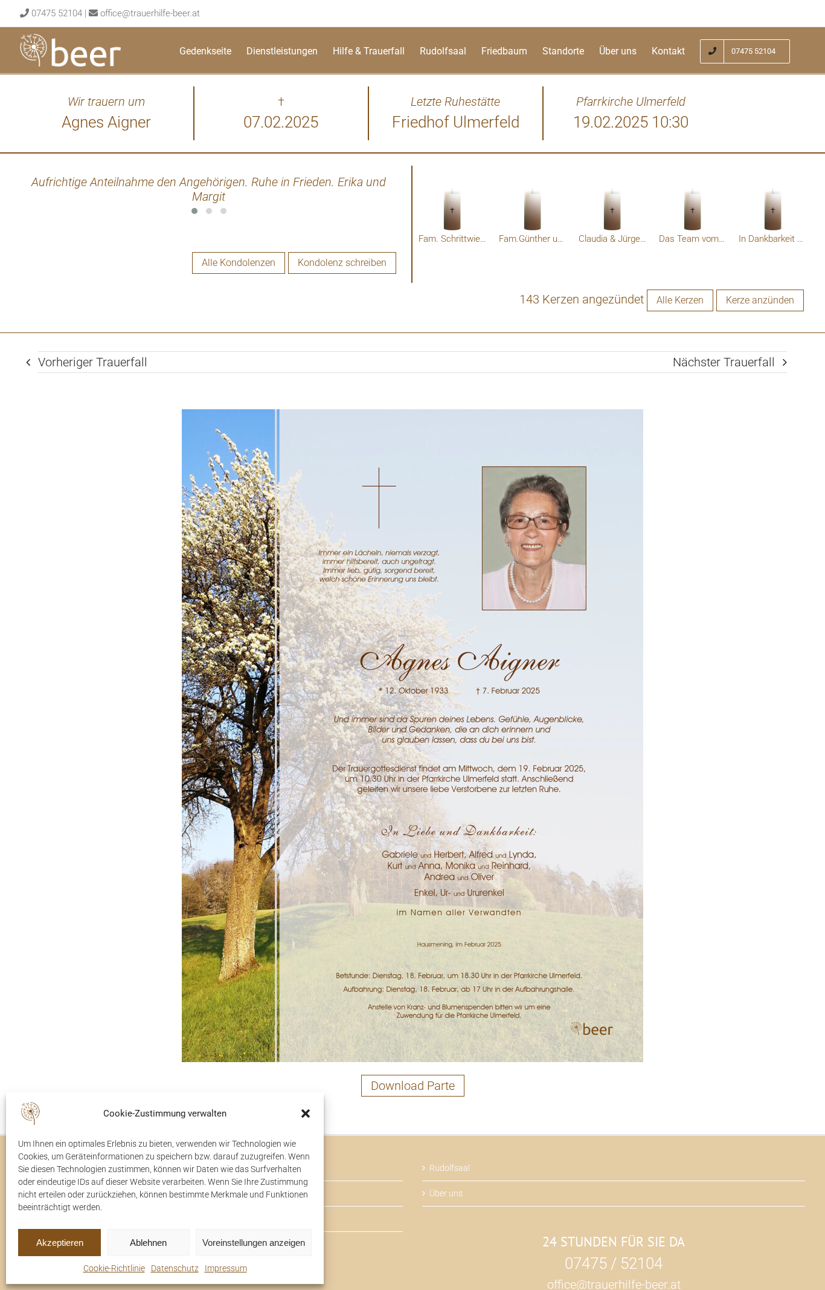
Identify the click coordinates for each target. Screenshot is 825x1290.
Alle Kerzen (680, 300)
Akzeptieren (59, 1242)
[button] (306, 1113)
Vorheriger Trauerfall (92, 362)
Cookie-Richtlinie (114, 1268)
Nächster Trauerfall (724, 362)
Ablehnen (148, 1242)
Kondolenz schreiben (342, 262)
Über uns (446, 1193)
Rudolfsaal (449, 1168)
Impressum (226, 1268)
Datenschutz (175, 1268)
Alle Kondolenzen (238, 262)
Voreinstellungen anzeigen (253, 1242)
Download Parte (413, 1085)
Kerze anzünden (760, 300)
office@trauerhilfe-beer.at (150, 13)
